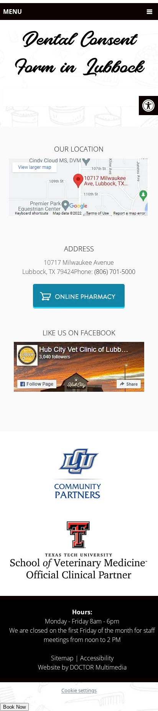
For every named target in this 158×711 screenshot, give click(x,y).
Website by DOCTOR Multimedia (82, 667)
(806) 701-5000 (114, 271)
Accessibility (97, 658)
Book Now (14, 707)
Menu (12, 11)
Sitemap (62, 658)
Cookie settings (79, 690)
